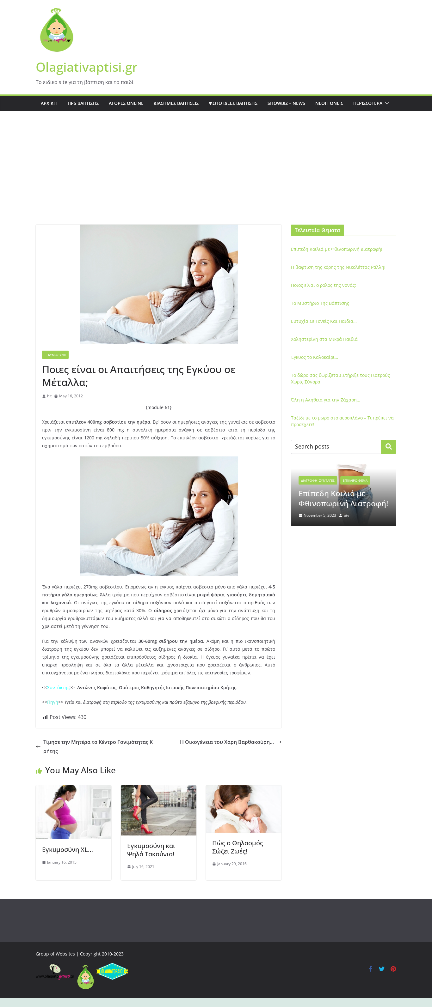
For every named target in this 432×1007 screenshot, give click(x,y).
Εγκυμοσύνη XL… (67, 849)
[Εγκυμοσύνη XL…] (73, 789)
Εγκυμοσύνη (55, 355)
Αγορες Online (126, 103)
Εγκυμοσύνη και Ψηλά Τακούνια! (151, 849)
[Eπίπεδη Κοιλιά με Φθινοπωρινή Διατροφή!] (343, 468)
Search (388, 446)
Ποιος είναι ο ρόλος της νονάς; (323, 285)
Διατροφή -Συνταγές (318, 480)
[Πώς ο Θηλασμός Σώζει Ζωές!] (243, 789)
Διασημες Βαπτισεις (176, 103)
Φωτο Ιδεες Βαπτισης (233, 103)
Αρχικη (49, 103)
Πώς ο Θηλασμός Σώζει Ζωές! (237, 847)
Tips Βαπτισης (83, 103)
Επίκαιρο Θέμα (355, 480)
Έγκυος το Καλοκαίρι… (314, 357)
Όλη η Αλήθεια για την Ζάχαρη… (325, 400)
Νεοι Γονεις (329, 103)
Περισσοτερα (367, 103)
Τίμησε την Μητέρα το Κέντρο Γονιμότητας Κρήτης (98, 747)
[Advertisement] (216, 177)
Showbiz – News (286, 103)
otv (346, 515)
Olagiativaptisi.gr (87, 66)
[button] (385, 103)
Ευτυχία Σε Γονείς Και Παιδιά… (324, 321)
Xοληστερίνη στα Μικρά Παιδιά (324, 339)
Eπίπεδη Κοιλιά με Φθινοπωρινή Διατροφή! (336, 249)
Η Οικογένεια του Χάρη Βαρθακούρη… (227, 742)
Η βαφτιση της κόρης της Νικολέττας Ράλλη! (338, 267)
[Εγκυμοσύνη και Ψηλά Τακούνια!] (158, 789)
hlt (49, 396)
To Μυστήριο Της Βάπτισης (320, 303)
